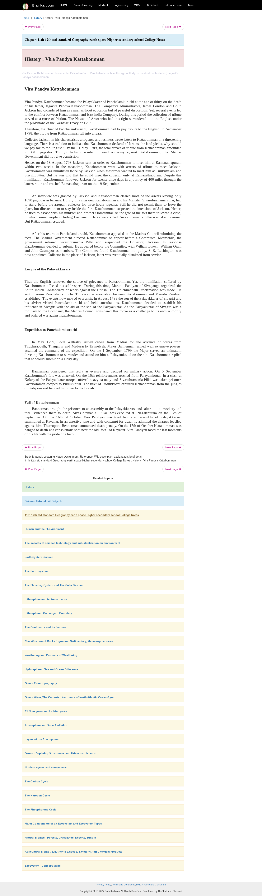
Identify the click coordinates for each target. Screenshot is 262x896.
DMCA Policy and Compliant (151, 884)
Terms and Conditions (123, 884)
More (191, 5)
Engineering (121, 5)
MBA (137, 5)
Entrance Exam (173, 5)
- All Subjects (43, 501)
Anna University (83, 5)
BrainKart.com (43, 5)
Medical (103, 5)
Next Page (172, 26)
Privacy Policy (103, 884)
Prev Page (34, 26)
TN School (151, 5)
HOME (64, 5)
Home (25, 17)
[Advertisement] (215, 73)
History (37, 17)
